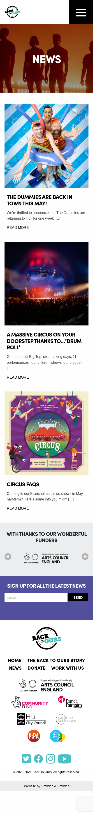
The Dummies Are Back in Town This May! (39, 200)
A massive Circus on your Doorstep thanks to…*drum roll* (44, 340)
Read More (18, 228)
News (15, 667)
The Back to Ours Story (56, 660)
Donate (36, 667)
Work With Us (67, 667)
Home (14, 660)
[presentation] (8, 556)
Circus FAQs (23, 484)
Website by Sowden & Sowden (46, 786)
